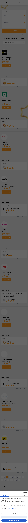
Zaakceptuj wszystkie (14, 520)
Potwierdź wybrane (14, 516)
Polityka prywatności (11, 508)
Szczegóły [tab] (14, 495)
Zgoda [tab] (4, 495)
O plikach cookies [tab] (23, 495)
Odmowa (14, 513)
